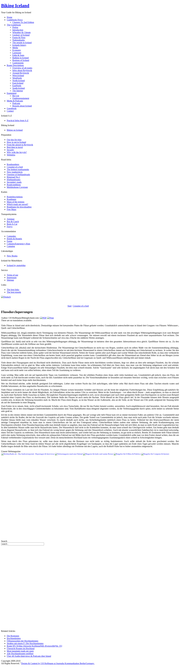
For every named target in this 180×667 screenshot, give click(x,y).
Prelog (15, 27)
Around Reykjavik (20, 73)
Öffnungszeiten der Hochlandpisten (22, 641)
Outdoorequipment (20, 98)
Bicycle (15, 96)
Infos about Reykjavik (22, 70)
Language (16, 52)
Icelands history (19, 45)
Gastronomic (18, 63)
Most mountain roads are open (20, 651)
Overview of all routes (22, 68)
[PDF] (43, 318)
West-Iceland (18, 75)
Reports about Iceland (22, 106)
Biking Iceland (15, 5)
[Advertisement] (34, 302)
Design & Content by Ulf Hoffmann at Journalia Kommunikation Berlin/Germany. (57, 663)
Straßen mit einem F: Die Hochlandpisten (25, 643)
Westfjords (17, 78)
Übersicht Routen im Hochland (20, 648)
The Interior (17, 90)
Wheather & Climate (21, 32)
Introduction (17, 30)
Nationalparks (18, 40)
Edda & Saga (18, 55)
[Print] (50, 318)
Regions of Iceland (20, 60)
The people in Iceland (22, 42)
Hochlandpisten (14, 638)
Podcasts (16, 103)
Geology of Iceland (21, 35)
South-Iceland (18, 88)
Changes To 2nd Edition (23, 22)
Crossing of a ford (81, 306)
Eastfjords (16, 85)
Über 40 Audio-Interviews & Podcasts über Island (29, 656)
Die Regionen (13, 636)
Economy (16, 50)
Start (70, 306)
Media (15, 47)
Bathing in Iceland (20, 58)
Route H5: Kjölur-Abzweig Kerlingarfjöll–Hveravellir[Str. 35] (34, 646)
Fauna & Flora (18, 37)
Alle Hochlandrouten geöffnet (20, 653)
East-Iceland (17, 83)
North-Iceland (18, 80)
